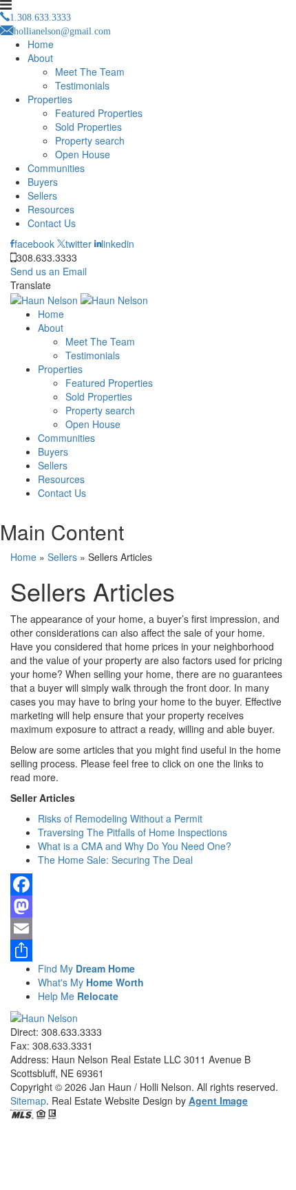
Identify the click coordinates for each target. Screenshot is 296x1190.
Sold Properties (88, 127)
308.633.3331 (62, 1045)
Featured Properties (98, 113)
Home (41, 44)
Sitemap (28, 1100)
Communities (56, 168)
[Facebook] (148, 884)
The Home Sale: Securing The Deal (115, 860)
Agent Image (218, 1100)
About (40, 58)
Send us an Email (48, 271)
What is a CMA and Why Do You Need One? (134, 846)
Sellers (42, 195)
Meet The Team (90, 71)
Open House (82, 154)
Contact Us (52, 223)
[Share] (148, 950)
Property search (90, 140)
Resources (51, 209)
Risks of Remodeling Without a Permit (120, 818)
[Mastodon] (148, 906)
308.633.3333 (47, 257)
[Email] (148, 928)
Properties (50, 99)
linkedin (117, 244)
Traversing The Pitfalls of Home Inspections (132, 832)
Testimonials (82, 85)
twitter (78, 244)
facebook (34, 244)
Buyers (43, 182)
